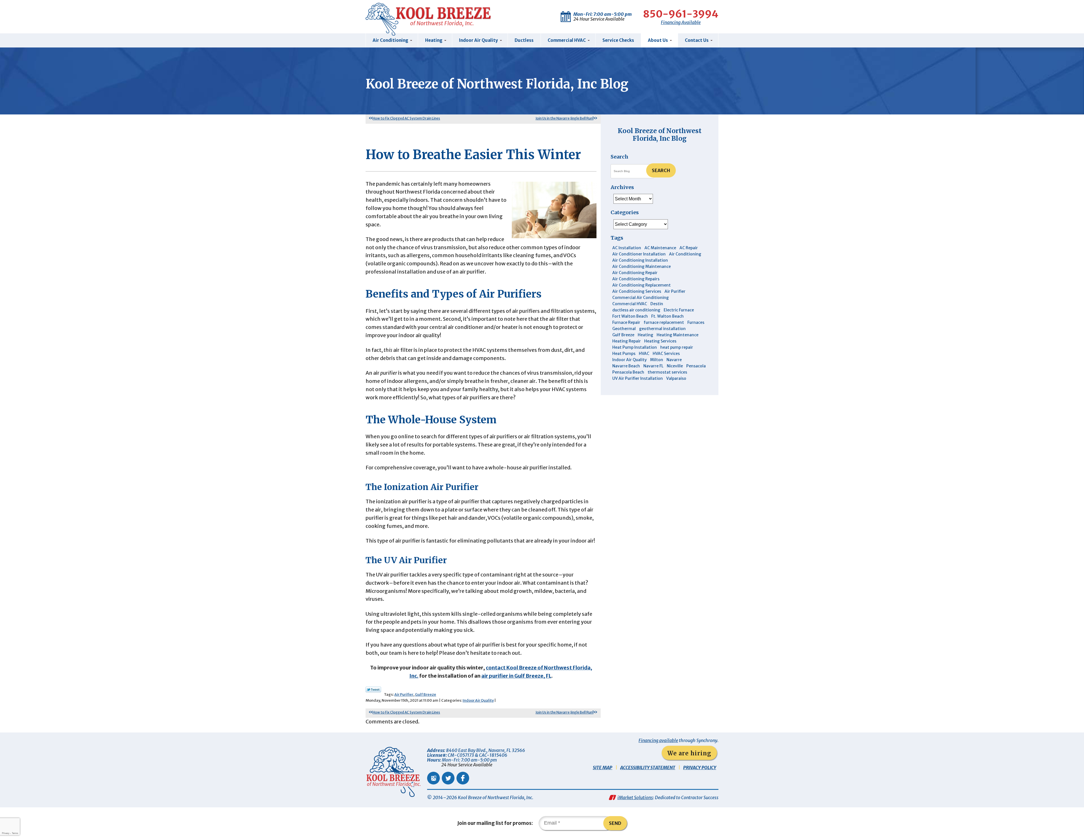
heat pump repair (676, 347)
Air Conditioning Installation (640, 260)
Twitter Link (373, 689)
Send (615, 823)
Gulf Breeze (425, 694)
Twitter (448, 778)
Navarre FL (653, 365)
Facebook (462, 778)
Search (661, 170)
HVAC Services (666, 353)
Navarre (674, 359)
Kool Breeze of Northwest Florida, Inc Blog (659, 134)
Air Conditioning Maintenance (641, 266)
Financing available (658, 740)
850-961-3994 (680, 14)
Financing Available (681, 22)
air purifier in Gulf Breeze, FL (516, 676)
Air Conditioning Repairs (635, 278)
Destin (656, 303)
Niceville (675, 365)
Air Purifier (403, 694)
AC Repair (688, 247)
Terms (15, 833)
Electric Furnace (679, 310)
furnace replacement (664, 322)
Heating (645, 334)
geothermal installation (662, 328)
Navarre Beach (626, 365)
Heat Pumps (623, 353)
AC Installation (626, 247)
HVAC (644, 353)
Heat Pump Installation (634, 347)
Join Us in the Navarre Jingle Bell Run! (564, 118)
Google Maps (433, 778)
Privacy (5, 833)
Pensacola (696, 365)
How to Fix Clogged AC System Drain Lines (406, 118)
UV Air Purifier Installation (637, 378)
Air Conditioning (685, 254)
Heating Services (660, 341)
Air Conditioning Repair (634, 272)
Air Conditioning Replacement (641, 285)
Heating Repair (626, 341)
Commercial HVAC (629, 303)
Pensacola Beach (628, 372)
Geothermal (624, 328)
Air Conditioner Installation (639, 254)
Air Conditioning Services (636, 291)
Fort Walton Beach (630, 316)
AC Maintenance (660, 247)
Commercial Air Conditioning (640, 297)
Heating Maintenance (677, 334)
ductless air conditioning (636, 310)
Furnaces (695, 322)
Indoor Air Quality (478, 700)
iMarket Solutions (635, 797)
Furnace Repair (626, 322)
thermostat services (667, 372)
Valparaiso (676, 378)
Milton (656, 359)
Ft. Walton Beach (667, 316)
